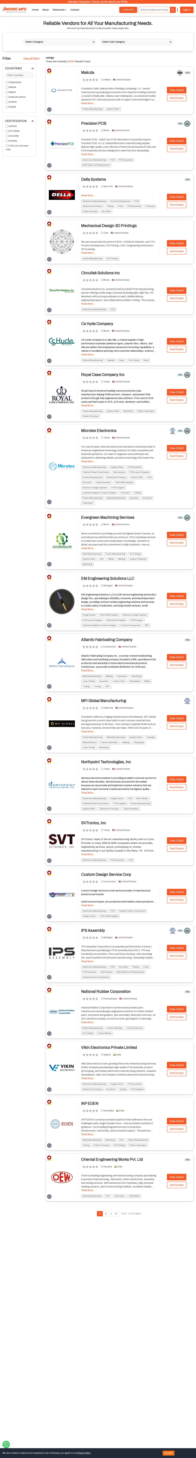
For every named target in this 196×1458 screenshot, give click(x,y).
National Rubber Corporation (106, 991)
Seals (121, 360)
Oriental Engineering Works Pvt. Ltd (112, 1159)
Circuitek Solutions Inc (100, 273)
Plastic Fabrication (146, 411)
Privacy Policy (83, 1453)
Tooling (86, 686)
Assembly (134, 498)
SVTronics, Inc (93, 823)
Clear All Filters (31, 58)
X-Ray (120, 206)
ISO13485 (14, 136)
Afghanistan (15, 82)
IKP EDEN (89, 1103)
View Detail (177, 90)
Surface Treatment (138, 559)
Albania (12, 87)
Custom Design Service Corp (106, 874)
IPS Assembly (93, 930)
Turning (97, 686)
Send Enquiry (177, 98)
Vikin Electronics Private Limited (109, 1047)
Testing (109, 206)
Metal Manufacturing (116, 498)
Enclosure (147, 498)
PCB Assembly (126, 160)
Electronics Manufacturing (94, 160)
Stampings (139, 742)
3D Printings (112, 259)
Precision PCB (93, 123)
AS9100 (13, 126)
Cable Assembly (90, 211)
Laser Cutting (89, 681)
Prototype (150, 206)
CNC (102, 559)
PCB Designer (117, 488)
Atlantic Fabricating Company (106, 640)
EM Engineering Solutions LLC (107, 578)
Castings (150, 737)
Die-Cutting (133, 360)
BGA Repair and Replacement (96, 165)
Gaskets (111, 360)
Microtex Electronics (99, 431)
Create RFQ (128, 10)
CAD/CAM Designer (124, 482)
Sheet (146, 360)
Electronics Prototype (92, 206)
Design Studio (116, 467)
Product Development (120, 201)
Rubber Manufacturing (93, 360)
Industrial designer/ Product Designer (99, 493)
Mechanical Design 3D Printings (109, 226)
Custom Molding (114, 1028)
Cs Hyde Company (97, 324)
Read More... (88, 103)
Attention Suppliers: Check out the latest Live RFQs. (98, 1)
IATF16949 (14, 131)
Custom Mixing (104, 1033)
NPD (147, 625)
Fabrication (88, 503)
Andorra (13, 102)
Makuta (87, 72)
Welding (121, 559)
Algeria (12, 92)
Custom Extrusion (134, 1028)
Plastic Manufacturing (92, 109)
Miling (111, 559)
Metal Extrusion (90, 742)
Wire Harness (119, 472)
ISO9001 (13, 141)
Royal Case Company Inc (102, 375)
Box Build (106, 211)
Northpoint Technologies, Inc (106, 762)
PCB (112, 160)
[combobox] (25, 42)
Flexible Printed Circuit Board (96, 472)
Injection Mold (113, 109)
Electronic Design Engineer (95, 488)
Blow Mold (128, 411)
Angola (12, 107)
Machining (87, 564)
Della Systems (93, 179)
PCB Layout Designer (139, 472)
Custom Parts (136, 477)
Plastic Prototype (90, 416)
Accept (168, 1453)
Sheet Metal (134, 681)
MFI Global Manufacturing (103, 701)
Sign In (186, 9)
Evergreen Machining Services (107, 517)
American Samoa (17, 97)
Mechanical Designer (116, 620)
